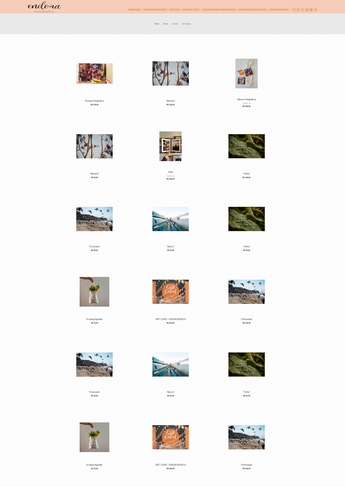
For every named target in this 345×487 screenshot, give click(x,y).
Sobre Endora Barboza (155, 10)
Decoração (186, 24)
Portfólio (175, 10)
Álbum (165, 24)
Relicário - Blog (191, 10)
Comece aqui (134, 10)
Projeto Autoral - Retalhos (252, 10)
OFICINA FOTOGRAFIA (279, 10)
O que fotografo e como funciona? (218, 10)
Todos (156, 24)
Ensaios (175, 24)
